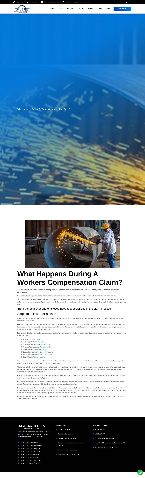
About (60, 9)
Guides (90, 9)
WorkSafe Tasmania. (41, 349)
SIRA (38, 339)
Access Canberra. (39, 357)
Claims (81, 9)
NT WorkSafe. (47, 354)
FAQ (100, 9)
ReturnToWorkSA (44, 344)
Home (52, 9)
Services (69, 9)
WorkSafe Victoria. (39, 342)
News (108, 9)
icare (33, 339)
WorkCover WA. (45, 347)
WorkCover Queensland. (44, 352)
